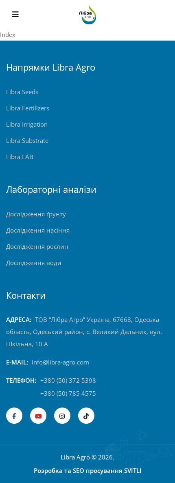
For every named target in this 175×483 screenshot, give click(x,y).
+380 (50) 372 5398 (68, 380)
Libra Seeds (22, 92)
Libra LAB (19, 157)
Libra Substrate (27, 140)
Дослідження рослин (37, 246)
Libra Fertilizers (27, 108)
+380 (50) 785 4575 (68, 393)
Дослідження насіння (38, 230)
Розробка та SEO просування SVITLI (88, 470)
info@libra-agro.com (60, 362)
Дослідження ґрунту (36, 214)
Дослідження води (33, 263)
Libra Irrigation (27, 124)
